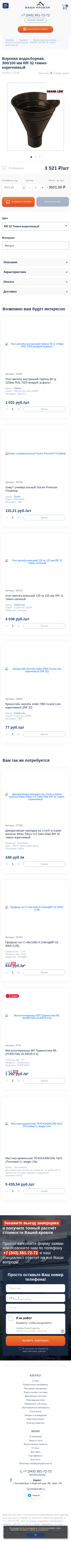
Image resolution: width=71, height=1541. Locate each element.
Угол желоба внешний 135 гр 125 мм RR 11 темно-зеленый (34, 597)
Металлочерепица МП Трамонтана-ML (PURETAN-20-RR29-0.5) (31, 1052)
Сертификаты (35, 1455)
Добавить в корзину (22, 202)
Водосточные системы (35, 1392)
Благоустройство (35, 1423)
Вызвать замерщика (36, 1340)
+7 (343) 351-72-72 (35, 15)
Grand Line (19, 605)
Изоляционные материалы (35, 1407)
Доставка (35, 1452)
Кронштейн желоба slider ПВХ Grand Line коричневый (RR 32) (32, 705)
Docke (17, 496)
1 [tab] (31, 157)
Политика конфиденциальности (35, 1463)
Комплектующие (35, 1419)
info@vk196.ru (37, 1489)
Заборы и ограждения (35, 1415)
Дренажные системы (35, 1396)
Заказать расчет (52, 202)
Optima (17, 388)
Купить (44, 409)
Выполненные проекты (35, 1444)
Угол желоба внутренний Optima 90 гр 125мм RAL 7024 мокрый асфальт (30, 381)
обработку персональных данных (35, 1349)
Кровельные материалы (35, 1384)
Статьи (35, 1448)
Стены (35, 1380)
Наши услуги (35, 1440)
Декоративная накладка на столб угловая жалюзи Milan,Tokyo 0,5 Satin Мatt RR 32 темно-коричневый (33, 834)
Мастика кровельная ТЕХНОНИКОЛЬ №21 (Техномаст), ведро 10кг (33, 1160)
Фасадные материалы (35, 1388)
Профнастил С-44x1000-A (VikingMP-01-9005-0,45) (32, 944)
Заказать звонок (35, 20)
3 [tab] (40, 157)
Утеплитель (35, 1411)
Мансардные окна (35, 1400)
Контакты (35, 1459)
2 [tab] (35, 157)
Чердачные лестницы (35, 1403)
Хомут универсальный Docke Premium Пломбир (31, 489)
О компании (35, 1436)
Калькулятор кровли (37, 29)
